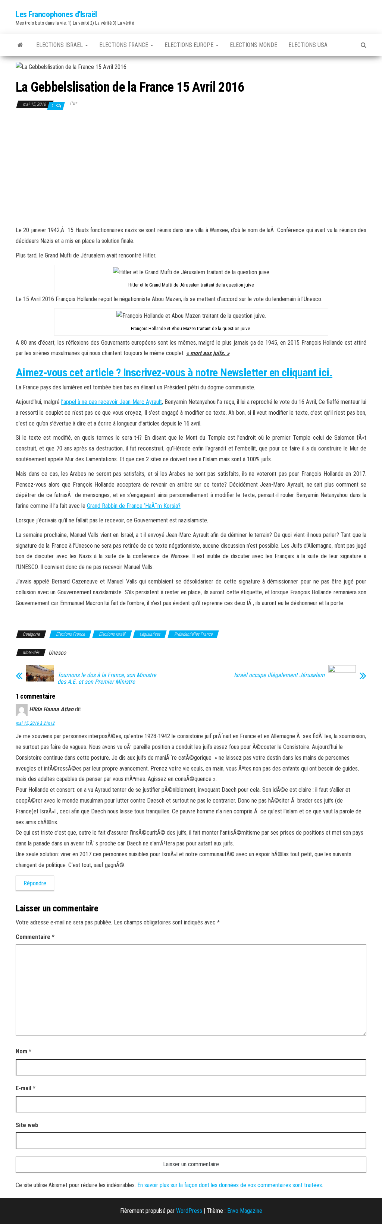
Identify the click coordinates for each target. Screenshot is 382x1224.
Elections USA (308, 44)
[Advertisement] (191, 167)
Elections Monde (253, 44)
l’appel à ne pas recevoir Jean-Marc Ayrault (111, 401)
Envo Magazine (244, 1210)
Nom (23, 1051)
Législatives (150, 634)
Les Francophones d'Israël (56, 14)
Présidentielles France (193, 634)
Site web (27, 1125)
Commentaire (35, 936)
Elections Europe (190, 44)
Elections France (124, 44)
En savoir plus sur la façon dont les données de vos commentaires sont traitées (229, 1185)
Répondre (35, 883)
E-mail (25, 1088)
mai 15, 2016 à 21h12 (35, 723)
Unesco (57, 652)
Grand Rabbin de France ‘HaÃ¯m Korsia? (134, 505)
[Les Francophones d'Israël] (20, 45)
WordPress (189, 1210)
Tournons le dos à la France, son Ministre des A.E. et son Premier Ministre (106, 678)
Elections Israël (60, 44)
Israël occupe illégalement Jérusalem (279, 675)
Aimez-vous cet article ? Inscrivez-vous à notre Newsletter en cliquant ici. (174, 372)
